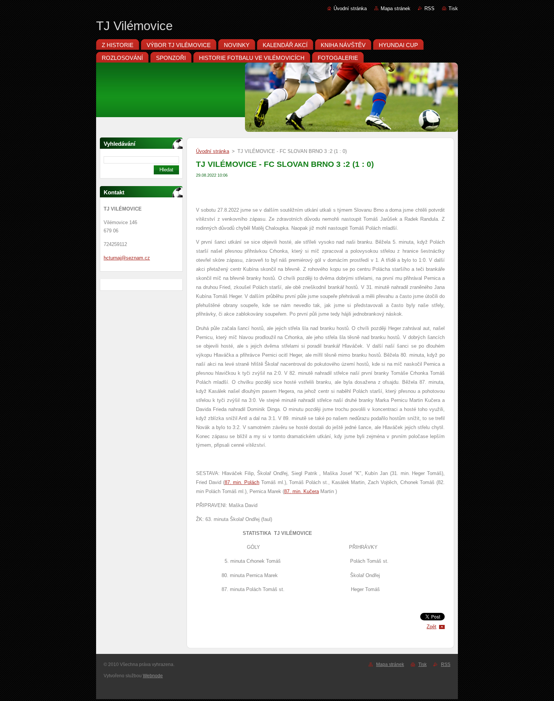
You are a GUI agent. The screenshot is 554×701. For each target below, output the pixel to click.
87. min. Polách (242, 482)
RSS (429, 8)
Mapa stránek (395, 8)
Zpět (431, 626)
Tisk (453, 8)
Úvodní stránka (350, 8)
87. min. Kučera (301, 491)
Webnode (153, 675)
